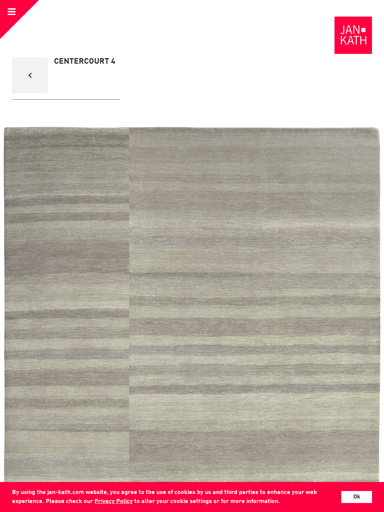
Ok (356, 497)
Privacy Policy (113, 502)
